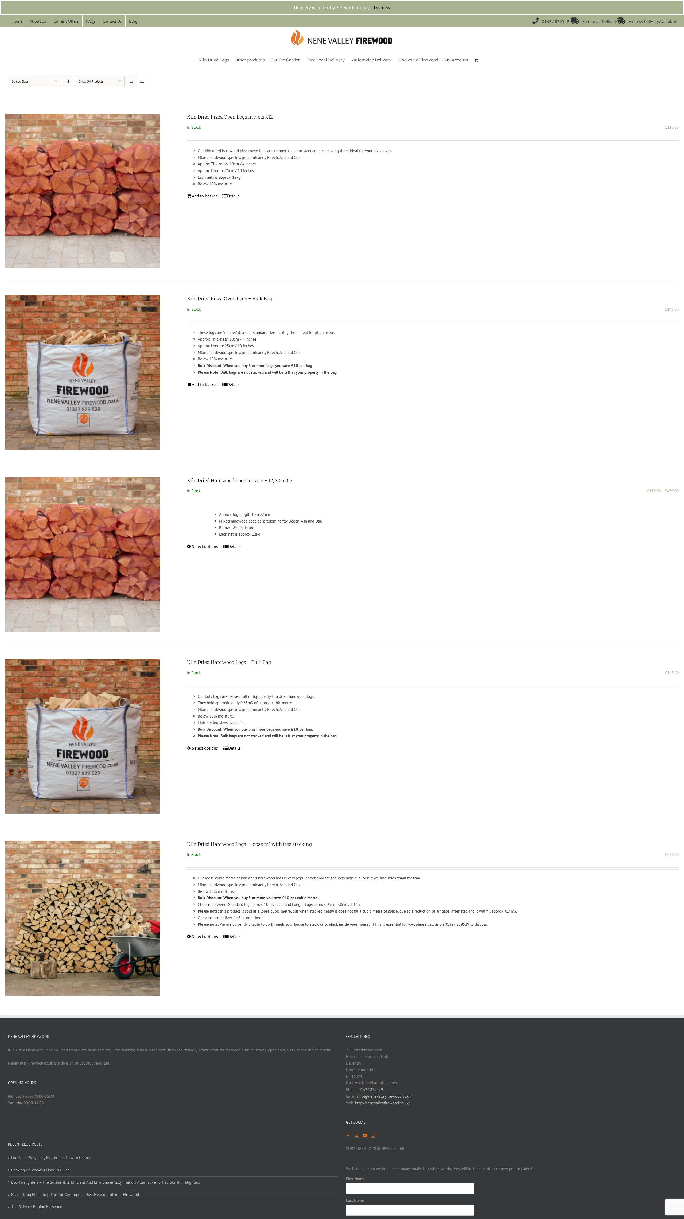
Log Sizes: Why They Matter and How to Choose (51, 1157)
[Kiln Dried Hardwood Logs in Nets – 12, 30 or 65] (82, 554)
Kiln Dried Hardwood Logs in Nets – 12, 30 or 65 (239, 480)
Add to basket (204, 195)
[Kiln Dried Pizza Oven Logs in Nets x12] (82, 191)
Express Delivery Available (646, 21)
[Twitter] (356, 1136)
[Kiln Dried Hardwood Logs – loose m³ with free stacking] (82, 918)
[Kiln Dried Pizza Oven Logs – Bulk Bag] (82, 372)
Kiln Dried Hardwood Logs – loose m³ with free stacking (249, 844)
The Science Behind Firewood (36, 1206)
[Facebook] (348, 1136)
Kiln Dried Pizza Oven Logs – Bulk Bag (229, 298)
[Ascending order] (68, 81)
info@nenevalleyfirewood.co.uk (384, 1096)
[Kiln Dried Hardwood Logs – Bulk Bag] (82, 736)
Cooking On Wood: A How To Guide (40, 1170)
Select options (205, 546)
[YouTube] (365, 1136)
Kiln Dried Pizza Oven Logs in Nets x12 (230, 117)
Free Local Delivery (594, 21)
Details (233, 195)
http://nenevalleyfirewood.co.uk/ (382, 1102)
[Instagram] (373, 1136)
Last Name (355, 1200)
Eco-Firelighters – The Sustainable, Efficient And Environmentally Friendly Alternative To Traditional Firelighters (105, 1182)
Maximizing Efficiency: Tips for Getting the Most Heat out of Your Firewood (75, 1194)
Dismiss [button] (382, 8)
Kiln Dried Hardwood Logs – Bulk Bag (229, 662)
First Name (355, 1178)
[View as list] (142, 81)
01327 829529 (551, 21)
